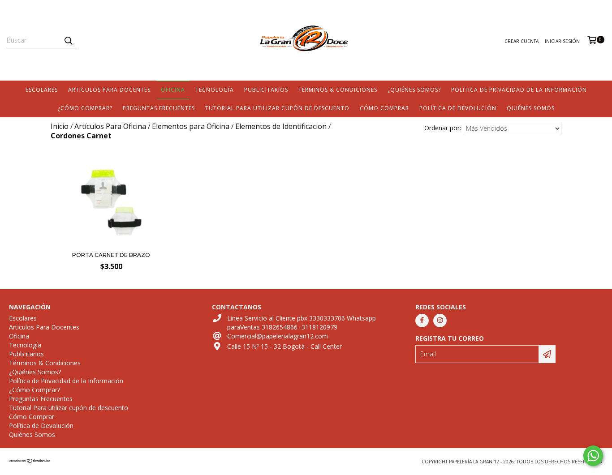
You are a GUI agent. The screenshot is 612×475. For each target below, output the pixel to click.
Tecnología (214, 90)
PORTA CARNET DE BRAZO (111, 255)
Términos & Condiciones (337, 90)
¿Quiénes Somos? (414, 90)
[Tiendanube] (30, 461)
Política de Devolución (457, 108)
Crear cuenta (521, 41)
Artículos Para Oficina (110, 126)
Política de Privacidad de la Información (519, 90)
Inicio (60, 126)
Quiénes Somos (531, 108)
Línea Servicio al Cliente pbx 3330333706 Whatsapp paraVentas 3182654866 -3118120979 (301, 322)
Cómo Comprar (384, 108)
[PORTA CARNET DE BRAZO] (111, 244)
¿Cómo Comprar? (85, 108)
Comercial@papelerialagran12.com (277, 336)
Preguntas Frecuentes (159, 108)
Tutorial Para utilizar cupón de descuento (277, 108)
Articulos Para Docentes (109, 90)
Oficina (173, 90)
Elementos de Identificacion (281, 126)
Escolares (42, 90)
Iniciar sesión (562, 41)
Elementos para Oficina (190, 126)
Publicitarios (266, 90)
